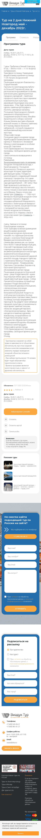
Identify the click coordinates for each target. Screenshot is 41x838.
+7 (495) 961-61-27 (13, 727)
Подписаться (20, 699)
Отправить (20, 609)
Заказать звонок (11, 748)
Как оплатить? (7, 794)
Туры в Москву (7, 784)
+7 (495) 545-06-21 (20, 536)
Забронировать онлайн (20, 412)
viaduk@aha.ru (12, 743)
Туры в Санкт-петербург (10, 787)
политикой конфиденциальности (20, 600)
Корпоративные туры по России (11, 776)
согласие (14, 597)
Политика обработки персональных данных (30, 801)
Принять (20, 833)
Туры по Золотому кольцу (11, 781)
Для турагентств (7, 790)
